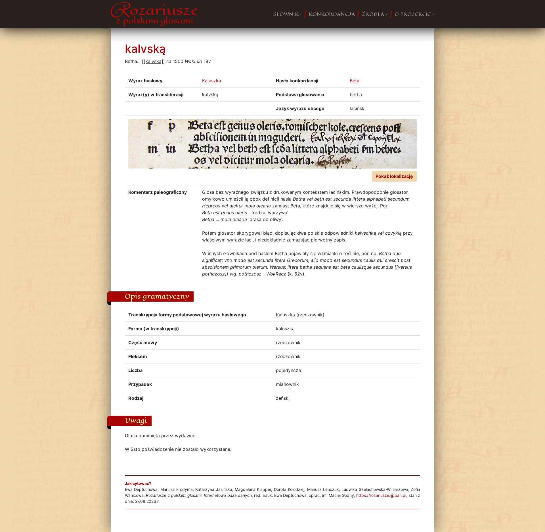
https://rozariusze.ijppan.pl (381, 495)
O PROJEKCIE (413, 14)
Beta (354, 80)
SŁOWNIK (286, 14)
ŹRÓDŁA (373, 14)
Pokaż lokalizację (394, 176)
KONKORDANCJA (332, 14)
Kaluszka (211, 80)
